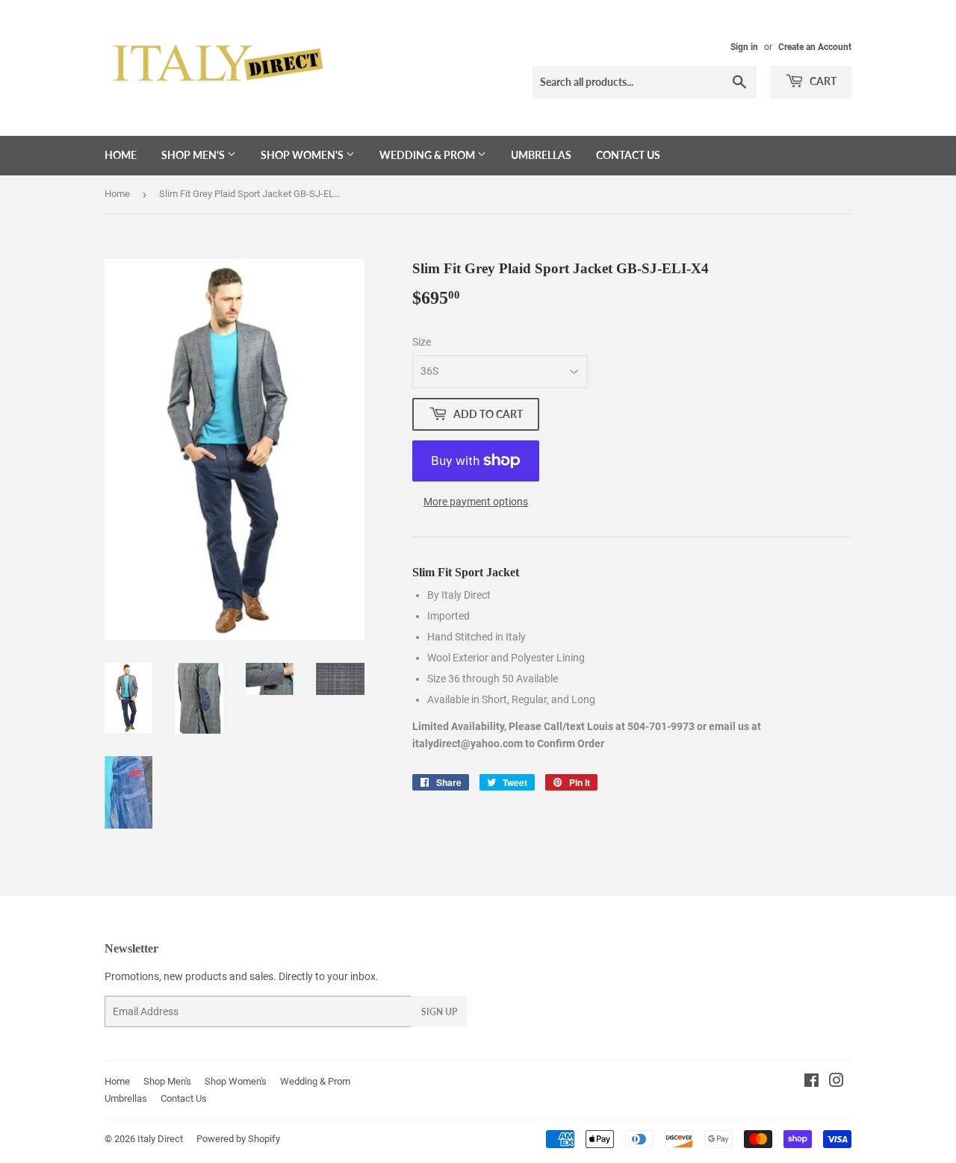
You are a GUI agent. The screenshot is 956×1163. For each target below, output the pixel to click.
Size (421, 342)
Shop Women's (303, 155)
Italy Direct (160, 1138)
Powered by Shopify (238, 1138)
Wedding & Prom (428, 155)
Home (121, 155)
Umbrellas (541, 155)
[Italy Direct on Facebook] (811, 1082)
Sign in (744, 47)
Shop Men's (194, 155)
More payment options (475, 502)
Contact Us (628, 155)
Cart (821, 81)
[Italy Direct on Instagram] (836, 1082)
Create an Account (814, 47)
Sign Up (439, 1011)
